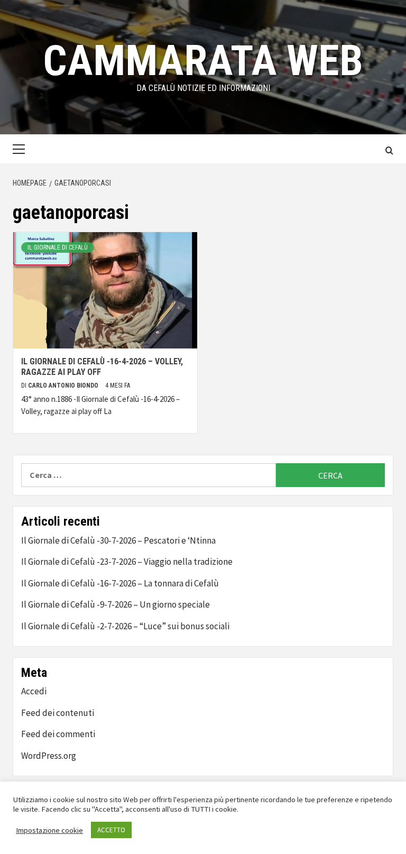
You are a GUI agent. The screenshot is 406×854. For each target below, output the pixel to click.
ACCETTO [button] (111, 829)
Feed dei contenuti (57, 713)
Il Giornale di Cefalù (57, 247)
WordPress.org (48, 755)
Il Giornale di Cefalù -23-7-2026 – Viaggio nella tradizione (127, 561)
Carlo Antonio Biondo (64, 385)
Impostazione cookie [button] (49, 830)
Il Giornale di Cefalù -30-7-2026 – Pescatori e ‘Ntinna (118, 540)
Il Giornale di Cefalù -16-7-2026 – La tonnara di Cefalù (120, 583)
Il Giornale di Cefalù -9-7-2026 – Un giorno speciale (115, 604)
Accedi (34, 691)
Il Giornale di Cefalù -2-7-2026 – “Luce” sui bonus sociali (125, 626)
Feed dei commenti (58, 734)
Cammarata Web (203, 61)
